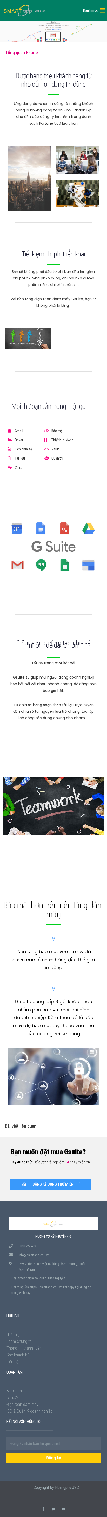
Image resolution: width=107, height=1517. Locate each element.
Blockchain (15, 1390)
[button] (90, 10)
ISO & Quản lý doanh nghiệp (29, 1411)
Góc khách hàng (20, 1354)
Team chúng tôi (19, 1341)
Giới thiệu (14, 1334)
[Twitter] (53, 1509)
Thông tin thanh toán (24, 1348)
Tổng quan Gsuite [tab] (21, 52)
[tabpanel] (53, 590)
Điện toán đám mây (22, 1404)
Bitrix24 (12, 1397)
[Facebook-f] (43, 1509)
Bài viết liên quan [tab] (20, 1126)
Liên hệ (12, 1361)
